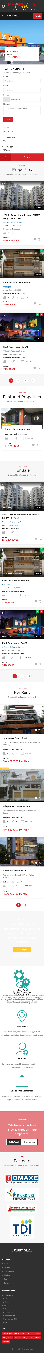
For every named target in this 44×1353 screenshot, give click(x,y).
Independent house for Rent (17, 806)
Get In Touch (14, 1142)
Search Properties (22, 956)
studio (37, 1338)
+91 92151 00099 (12, 16)
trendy (6, 1342)
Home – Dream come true (18, 429)
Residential (8, 1306)
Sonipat (8, 287)
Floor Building (10, 1316)
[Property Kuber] (22, 10)
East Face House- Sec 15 (15, 347)
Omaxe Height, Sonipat (13, 222)
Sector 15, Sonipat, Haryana (15, 351)
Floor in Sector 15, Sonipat (16, 282)
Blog (5, 1279)
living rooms (27, 1338)
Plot (6, 1322)
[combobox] (6, 99)
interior (17, 1338)
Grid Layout (8, 1275)
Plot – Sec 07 (12, 51)
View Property (22, 728)
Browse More (29, 1142)
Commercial (8, 1295)
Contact (7, 1283)
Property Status (8, 137)
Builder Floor (9, 1312)
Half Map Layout (10, 1271)
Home (6, 1263)
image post (7, 1338)
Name (5, 77)
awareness (7, 1333)
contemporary (19, 1333)
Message (6, 104)
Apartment (9, 1309)
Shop (7, 1302)
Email (5, 86)
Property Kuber (22, 1250)
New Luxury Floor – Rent (15, 738)
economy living (34, 1333)
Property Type (7, 147)
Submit (38, 16)
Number (6, 95)
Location (5, 128)
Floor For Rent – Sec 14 (14, 870)
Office (7, 1299)
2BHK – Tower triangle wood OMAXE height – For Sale (21, 217)
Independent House (12, 1319)
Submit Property (22, 950)
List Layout (8, 1267)
